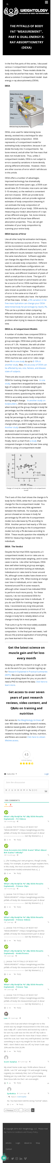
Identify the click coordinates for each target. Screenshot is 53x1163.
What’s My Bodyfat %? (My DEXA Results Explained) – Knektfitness (23, 952)
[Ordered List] (18, 790)
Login (46, 774)
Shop (38, 1143)
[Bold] (6, 790)
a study (33, 441)
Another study (11, 427)
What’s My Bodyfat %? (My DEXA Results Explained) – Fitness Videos (23, 918)
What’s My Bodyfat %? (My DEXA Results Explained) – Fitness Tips (23, 985)
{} (33, 790)
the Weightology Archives (29, 720)
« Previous (9, 1110)
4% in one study (17, 361)
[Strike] (15, 790)
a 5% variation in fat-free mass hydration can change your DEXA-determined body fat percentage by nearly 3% (26, 303)
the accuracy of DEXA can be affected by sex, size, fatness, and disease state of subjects (26, 368)
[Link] (29, 790)
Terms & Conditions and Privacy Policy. (22, 1132)
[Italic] (9, 790)
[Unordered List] (20, 790)
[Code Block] (26, 790)
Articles (8, 1143)
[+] (35, 790)
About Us (28, 1143)
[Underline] (12, 790)
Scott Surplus (21, 1097)
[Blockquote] (23, 790)
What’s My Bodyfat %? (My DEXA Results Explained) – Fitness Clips (23, 884)
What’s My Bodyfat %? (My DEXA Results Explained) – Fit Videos (23, 817)
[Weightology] (26, 17)
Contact (9, 1149)
